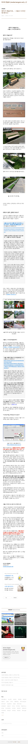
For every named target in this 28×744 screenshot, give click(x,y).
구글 (14, 706)
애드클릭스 (4, 699)
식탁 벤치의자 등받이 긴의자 (9, 586)
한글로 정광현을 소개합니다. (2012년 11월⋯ (10, 675)
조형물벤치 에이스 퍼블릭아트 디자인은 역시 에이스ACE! (9, 576)
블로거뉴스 (24, 706)
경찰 (3, 712)
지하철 (18, 706)
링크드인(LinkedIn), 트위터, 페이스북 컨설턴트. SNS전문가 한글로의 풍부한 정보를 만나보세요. (11, 653)
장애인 (19, 710)
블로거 (9, 706)
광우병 (19, 708)
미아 (12, 701)
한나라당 (19, 703)
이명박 (14, 708)
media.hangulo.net (8, 566)
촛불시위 (24, 708)
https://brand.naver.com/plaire (12, 584)
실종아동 (9, 703)
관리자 (19, 742)
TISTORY (14, 742)
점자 (8, 701)
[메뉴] (26, 2)
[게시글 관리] (10, 598)
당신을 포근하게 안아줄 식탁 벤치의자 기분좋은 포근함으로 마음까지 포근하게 (9, 589)
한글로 (9, 710)
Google (24, 710)
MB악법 (16, 701)
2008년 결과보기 (11, 294)
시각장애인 (8, 708)
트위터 (25, 699)
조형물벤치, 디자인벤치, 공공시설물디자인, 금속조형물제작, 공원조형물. (9, 578)
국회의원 (4, 710)
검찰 (15, 703)
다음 (3, 708)
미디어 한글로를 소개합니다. (7, 682)
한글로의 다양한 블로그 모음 (7, 685)
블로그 (3, 701)
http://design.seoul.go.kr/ (14, 444)
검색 (25, 723)
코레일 (14, 710)
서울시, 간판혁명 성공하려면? (11, 347)
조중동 (20, 699)
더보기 (2, 715)
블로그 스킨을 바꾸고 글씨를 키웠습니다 (9, 680)
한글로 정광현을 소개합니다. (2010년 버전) (10, 677)
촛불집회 (4, 706)
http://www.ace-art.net (10, 573)
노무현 (10, 699)
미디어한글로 (23, 701)
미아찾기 (4, 703)
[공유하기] (8, 598)
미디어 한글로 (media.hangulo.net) (12, 2)
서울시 (15, 699)
